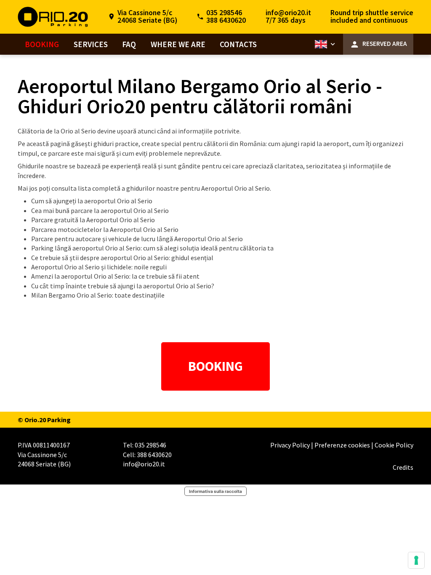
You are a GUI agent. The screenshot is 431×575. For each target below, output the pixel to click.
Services (91, 44)
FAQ (129, 44)
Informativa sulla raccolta (215, 491)
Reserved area (384, 44)
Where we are (178, 44)
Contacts (238, 44)
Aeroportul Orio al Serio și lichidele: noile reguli (99, 267)
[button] (326, 44)
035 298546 (224, 12)
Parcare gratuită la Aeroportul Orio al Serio (93, 220)
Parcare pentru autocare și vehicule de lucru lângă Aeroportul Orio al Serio (137, 238)
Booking (42, 44)
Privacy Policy (290, 445)
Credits (403, 467)
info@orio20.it (288, 12)
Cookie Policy (394, 445)
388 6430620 (226, 20)
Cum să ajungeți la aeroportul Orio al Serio (91, 201)
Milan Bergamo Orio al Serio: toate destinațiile (98, 295)
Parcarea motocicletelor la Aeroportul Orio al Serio (104, 229)
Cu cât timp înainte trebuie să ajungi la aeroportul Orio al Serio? (122, 286)
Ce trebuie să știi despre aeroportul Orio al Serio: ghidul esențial (122, 257)
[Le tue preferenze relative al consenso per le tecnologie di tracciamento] (416, 560)
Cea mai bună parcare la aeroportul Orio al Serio (100, 210)
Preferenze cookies (342, 445)
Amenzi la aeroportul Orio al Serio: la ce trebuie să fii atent (115, 276)
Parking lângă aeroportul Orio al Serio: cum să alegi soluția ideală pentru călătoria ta (152, 248)
